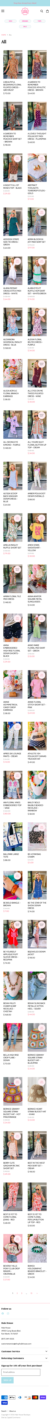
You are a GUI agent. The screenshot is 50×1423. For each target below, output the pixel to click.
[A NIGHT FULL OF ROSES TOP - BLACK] (12, 167)
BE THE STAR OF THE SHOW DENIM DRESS (37, 905)
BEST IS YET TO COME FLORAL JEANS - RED (10, 1217)
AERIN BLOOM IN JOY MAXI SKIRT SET (36, 240)
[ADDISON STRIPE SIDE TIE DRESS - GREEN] (12, 221)
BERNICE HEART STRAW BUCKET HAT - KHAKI (37, 1111)
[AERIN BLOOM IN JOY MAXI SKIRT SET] (37, 221)
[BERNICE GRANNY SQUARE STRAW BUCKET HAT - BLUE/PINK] (37, 1037)
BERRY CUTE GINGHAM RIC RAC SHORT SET (11, 1165)
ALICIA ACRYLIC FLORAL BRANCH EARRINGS (11, 393)
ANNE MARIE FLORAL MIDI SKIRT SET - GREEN (36, 648)
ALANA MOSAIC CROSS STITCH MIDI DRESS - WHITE (12, 291)
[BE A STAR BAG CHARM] (37, 836)
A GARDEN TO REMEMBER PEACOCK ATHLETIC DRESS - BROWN (37, 86)
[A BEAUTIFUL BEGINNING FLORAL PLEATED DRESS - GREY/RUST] (12, 64)
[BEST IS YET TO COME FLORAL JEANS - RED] (12, 1197)
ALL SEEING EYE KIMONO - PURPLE (11, 443)
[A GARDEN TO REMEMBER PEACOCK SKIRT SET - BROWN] (12, 116)
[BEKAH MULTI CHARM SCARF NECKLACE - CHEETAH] (12, 986)
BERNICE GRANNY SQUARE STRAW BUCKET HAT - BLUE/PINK (36, 1059)
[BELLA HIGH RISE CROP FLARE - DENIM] (12, 1037)
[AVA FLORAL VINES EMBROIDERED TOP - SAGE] (12, 785)
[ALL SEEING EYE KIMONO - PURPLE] (12, 424)
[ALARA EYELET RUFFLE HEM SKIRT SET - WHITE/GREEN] (37, 270)
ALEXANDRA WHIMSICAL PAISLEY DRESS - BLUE (12, 342)
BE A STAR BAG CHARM (34, 855)
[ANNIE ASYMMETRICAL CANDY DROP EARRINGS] (12, 684)
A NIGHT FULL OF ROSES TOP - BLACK (12, 186)
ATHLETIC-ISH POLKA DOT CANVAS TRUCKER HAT (37, 756)
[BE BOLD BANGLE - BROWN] (12, 885)
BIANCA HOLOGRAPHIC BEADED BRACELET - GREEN (37, 1270)
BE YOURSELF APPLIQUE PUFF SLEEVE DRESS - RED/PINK (10, 955)
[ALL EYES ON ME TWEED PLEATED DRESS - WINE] (37, 373)
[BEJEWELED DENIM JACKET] (37, 934)
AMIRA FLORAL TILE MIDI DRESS (12, 597)
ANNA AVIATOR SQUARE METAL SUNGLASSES (35, 599)
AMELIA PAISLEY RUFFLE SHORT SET (12, 546)
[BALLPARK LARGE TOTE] (12, 836)
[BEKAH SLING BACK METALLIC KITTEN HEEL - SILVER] (37, 986)
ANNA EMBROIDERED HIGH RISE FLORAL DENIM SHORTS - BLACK (11, 650)
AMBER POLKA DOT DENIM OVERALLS (36, 494)
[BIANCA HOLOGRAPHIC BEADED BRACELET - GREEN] (37, 1248)
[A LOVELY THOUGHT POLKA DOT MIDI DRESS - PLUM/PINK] (37, 116)
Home (3, 35)
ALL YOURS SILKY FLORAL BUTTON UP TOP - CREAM (37, 445)
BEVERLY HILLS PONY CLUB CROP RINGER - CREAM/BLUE (11, 1270)
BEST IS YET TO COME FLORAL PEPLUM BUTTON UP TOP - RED (36, 1218)
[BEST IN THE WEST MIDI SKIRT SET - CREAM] (37, 1145)
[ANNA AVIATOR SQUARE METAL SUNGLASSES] (37, 579)
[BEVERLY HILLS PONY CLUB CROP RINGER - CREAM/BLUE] (12, 1248)
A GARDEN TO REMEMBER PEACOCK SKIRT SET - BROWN (12, 137)
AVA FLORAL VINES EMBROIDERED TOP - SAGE (12, 805)
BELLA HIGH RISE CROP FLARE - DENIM (11, 1058)
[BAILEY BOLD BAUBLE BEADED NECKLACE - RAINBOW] (37, 785)
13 (31, 1293)
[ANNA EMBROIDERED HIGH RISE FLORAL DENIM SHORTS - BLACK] (12, 628)
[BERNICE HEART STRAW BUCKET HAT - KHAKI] (37, 1091)
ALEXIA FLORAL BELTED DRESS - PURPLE (35, 342)
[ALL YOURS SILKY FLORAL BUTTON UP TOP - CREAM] (37, 424)
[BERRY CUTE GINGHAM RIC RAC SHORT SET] (12, 1145)
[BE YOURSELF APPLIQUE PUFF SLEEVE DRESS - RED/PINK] (12, 934)
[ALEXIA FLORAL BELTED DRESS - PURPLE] (37, 322)
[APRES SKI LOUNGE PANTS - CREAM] (12, 736)
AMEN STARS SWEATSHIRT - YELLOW (34, 548)
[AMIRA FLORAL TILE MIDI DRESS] (12, 579)
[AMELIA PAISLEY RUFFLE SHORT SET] (12, 527)
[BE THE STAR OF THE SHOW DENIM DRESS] (37, 885)
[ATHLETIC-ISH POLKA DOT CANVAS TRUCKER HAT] (37, 736)
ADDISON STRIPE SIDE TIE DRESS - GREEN (11, 242)
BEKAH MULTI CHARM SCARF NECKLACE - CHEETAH (9, 1007)
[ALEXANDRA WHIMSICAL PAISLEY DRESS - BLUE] (12, 322)
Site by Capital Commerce (10, 1417)
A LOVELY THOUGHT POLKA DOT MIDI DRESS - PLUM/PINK (37, 136)
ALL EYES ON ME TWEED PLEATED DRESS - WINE (35, 393)
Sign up (7, 1380)
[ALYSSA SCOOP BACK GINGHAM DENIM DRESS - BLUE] (12, 476)
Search (3, 1411)
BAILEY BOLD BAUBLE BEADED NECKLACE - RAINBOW (35, 806)
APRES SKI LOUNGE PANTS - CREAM (12, 754)
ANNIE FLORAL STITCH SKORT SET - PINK (37, 705)
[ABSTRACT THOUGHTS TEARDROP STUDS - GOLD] (37, 167)
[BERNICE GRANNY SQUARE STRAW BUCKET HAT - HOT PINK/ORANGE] (12, 1091)
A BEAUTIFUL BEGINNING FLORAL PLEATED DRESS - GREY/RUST (12, 86)
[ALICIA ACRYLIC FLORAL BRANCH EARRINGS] (12, 373)
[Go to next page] (37, 1293)
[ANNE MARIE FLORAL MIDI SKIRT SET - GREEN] (37, 628)
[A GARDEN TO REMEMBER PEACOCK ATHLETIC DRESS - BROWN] (37, 64)
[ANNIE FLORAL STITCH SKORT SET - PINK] (37, 684)
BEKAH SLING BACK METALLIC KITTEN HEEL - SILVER (36, 1006)
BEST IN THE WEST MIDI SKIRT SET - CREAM (36, 1165)
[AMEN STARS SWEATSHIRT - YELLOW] (37, 527)
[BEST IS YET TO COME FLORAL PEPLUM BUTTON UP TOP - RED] (37, 1197)
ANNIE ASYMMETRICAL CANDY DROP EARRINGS (10, 706)
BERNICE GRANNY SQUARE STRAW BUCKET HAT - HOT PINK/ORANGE (12, 1113)
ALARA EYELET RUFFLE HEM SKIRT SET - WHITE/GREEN (37, 291)
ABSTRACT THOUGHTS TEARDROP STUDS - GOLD (37, 189)
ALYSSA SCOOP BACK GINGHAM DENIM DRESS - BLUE (10, 497)
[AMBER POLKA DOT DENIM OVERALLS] (37, 476)
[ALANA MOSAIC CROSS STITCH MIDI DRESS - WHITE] (12, 270)
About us (12, 1411)
